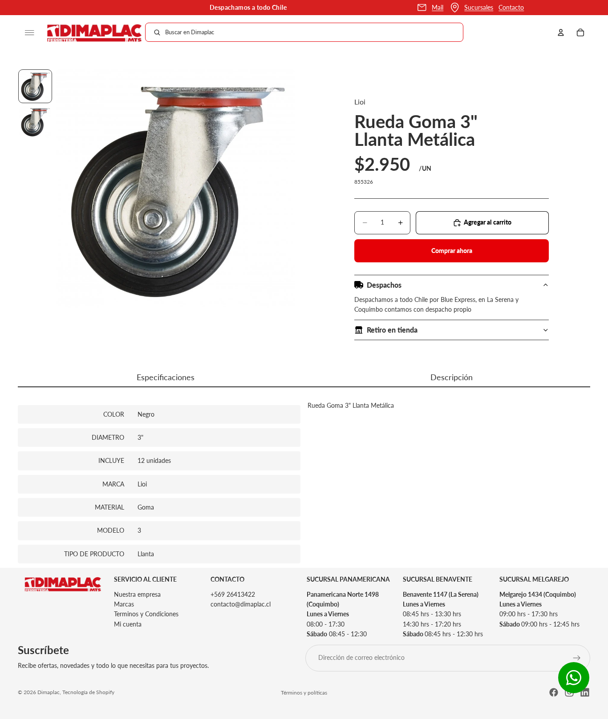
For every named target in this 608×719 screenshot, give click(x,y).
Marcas (124, 604)
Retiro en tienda (392, 329)
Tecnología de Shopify (88, 692)
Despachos (384, 285)
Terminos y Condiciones (146, 614)
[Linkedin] (585, 692)
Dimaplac (48, 692)
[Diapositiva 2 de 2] (35, 122)
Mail (437, 7)
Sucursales (478, 7)
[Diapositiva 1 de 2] (35, 86)
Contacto (511, 7)
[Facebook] (553, 692)
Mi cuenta (128, 624)
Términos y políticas (304, 692)
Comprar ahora (451, 250)
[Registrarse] (576, 658)
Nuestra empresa (137, 594)
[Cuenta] (561, 32)
